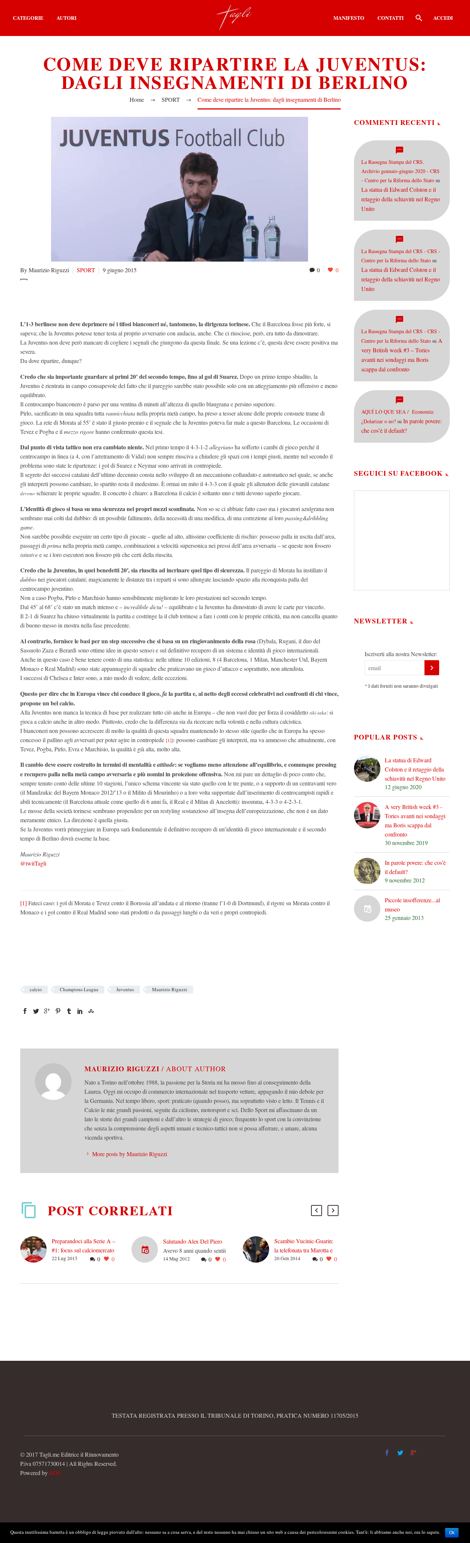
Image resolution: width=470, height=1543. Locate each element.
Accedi (443, 18)
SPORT (86, 270)
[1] (168, 740)
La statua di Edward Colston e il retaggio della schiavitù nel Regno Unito (400, 199)
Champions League (79, 989)
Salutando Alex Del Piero (192, 1241)
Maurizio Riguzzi (169, 989)
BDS (55, 1473)
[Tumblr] (69, 1011)
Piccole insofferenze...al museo (412, 904)
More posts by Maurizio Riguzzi (129, 1154)
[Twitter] (36, 1011)
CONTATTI (390, 18)
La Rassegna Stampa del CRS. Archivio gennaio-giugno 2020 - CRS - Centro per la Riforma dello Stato (400, 171)
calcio (36, 989)
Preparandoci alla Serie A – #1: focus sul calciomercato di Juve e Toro (83, 1250)
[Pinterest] (58, 1011)
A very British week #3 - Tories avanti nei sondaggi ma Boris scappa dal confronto (415, 820)
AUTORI (66, 18)
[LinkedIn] (80, 1011)
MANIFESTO (348, 18)
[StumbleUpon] (91, 1011)
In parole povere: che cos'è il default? (415, 867)
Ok (452, 1532)
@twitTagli (33, 863)
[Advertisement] (154, 298)
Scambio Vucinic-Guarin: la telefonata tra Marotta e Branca (303, 1250)
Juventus (125, 989)
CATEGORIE (28, 18)
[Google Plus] (47, 1011)
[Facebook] (25, 1011)
